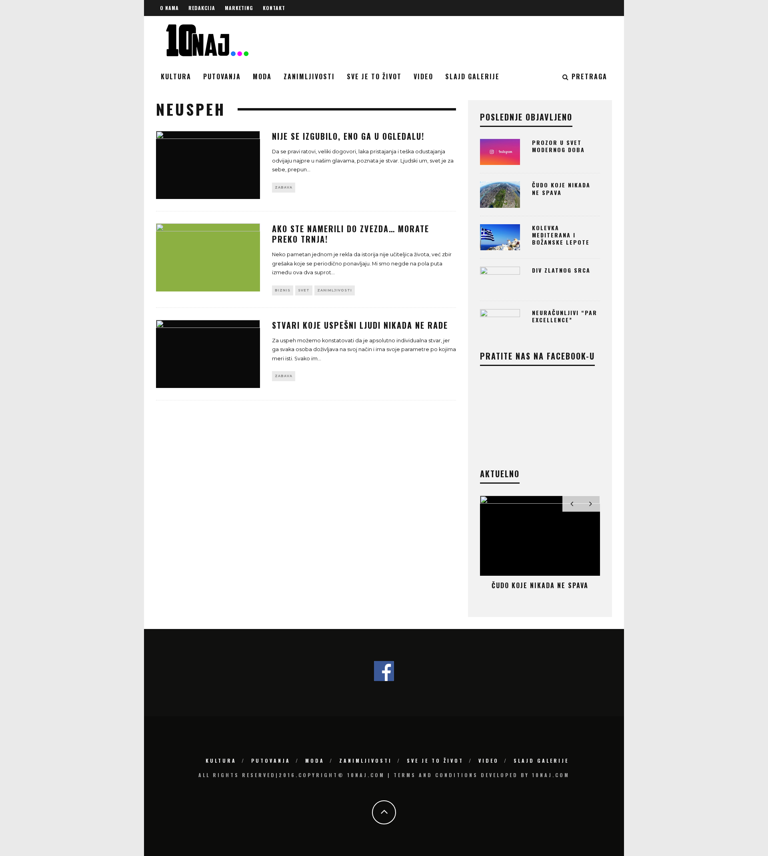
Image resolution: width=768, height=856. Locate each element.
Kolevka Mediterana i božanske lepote (561, 234)
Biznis (282, 290)
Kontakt (274, 7)
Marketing (239, 7)
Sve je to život (374, 76)
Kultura (176, 76)
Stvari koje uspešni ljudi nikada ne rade (360, 325)
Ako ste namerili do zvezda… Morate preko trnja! (350, 234)
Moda (262, 76)
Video (423, 76)
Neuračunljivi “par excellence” (564, 316)
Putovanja (222, 76)
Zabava (283, 187)
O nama (169, 7)
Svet (304, 290)
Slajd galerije (472, 76)
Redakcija (201, 7)
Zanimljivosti (309, 76)
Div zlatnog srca (561, 270)
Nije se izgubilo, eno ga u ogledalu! (348, 136)
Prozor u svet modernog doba (558, 146)
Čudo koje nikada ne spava (561, 188)
